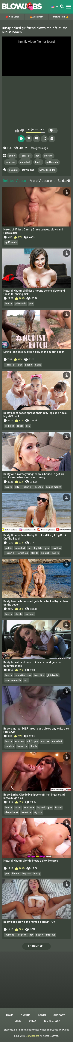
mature (45, 741)
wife (17, 487)
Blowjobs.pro (32, 1036)
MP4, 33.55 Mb (47, 170)
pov (37, 155)
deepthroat (11, 812)
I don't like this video (22, 130)
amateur (10, 162)
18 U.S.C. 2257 (52, 1020)
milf (29, 741)
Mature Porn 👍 (61, 17)
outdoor (29, 614)
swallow (56, 548)
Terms (17, 1020)
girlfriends (52, 162)
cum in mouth (53, 487)
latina (38, 364)
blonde (39, 487)
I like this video (17, 130)
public (12, 155)
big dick (9, 426)
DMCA (32, 1020)
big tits (48, 155)
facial (58, 807)
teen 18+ (25, 155)
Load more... (36, 946)
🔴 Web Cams (12, 17)
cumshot (25, 162)
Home (9, 1015)
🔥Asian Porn (36, 17)
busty (38, 162)
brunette (20, 675)
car (29, 548)
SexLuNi (13, 170)
